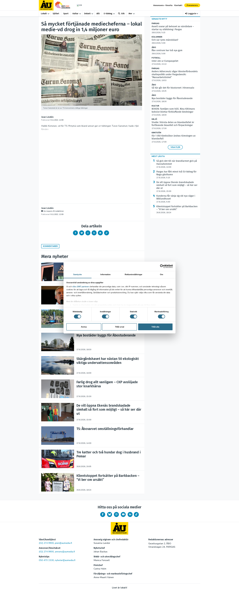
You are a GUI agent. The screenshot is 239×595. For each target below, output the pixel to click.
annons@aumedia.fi (65, 551)
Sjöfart (56, 13)
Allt (98, 13)
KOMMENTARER (50, 246)
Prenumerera (192, 5)
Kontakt (178, 5)
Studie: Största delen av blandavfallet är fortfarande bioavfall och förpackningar (173, 125)
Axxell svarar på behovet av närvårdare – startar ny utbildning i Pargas (173, 29)
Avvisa (84, 327)
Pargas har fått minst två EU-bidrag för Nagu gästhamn (176, 174)
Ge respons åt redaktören (54, 211)
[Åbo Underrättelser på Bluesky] (109, 514)
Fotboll (156, 58)
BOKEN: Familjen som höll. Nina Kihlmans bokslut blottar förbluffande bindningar (173, 111)
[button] (191, 13)
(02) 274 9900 (46, 543)
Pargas (155, 23)
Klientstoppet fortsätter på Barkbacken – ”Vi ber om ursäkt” (177, 209)
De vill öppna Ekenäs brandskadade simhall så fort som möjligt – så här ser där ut (176, 186)
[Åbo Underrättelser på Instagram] (116, 514)
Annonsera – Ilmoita (162, 5)
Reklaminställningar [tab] (133, 274)
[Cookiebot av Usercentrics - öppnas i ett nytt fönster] (162, 266)
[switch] (105, 317)
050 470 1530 (46, 560)
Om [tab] (161, 274)
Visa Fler (175, 147)
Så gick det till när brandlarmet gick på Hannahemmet (176, 164)
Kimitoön (156, 133)
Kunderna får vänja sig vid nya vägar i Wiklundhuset (175, 198)
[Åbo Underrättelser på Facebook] (102, 514)
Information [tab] (105, 274)
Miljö (154, 119)
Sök (122, 13)
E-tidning (108, 13)
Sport (65, 13)
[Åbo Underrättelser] (119, 528)
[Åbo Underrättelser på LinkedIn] (130, 514)
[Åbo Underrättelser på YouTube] (123, 514)
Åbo (154, 47)
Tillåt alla (155, 327)
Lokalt (44, 13)
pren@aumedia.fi (63, 543)
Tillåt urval (119, 327)
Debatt (87, 13)
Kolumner (157, 37)
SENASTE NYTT (159, 19)
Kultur (75, 13)
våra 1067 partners (81, 286)
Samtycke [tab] (77, 274)
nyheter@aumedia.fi (65, 560)
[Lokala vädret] (78, 5)
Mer (130, 13)
